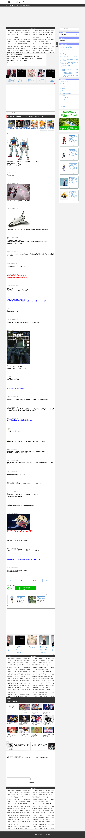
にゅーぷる (62, 102)
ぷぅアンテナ (62, 104)
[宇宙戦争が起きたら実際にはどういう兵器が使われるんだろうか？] (48, 580)
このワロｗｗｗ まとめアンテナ (67, 97)
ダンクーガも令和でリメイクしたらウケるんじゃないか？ (12, 735)
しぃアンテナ (62, 99)
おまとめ (61, 90)
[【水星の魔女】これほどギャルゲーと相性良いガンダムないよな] (25, 730)
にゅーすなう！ (63, 100)
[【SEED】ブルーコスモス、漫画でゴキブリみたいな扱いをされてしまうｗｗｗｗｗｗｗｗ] (48, 718)
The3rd (61, 84)
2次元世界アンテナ (64, 83)
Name (8, 777)
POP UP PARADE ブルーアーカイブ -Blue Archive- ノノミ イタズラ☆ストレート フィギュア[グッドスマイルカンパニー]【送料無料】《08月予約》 (73, 166)
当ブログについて (21, 5)
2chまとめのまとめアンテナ (65, 81)
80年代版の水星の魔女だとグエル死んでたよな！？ (24, 712)
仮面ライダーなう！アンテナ (66, 108)
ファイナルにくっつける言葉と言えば (14, 54)
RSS (14, 5)
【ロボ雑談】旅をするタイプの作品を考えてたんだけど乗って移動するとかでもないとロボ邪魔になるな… (69, 69)
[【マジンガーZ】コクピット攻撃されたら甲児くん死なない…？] (36, 707)
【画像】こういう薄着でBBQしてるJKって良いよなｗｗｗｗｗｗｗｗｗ (21, 62)
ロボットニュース (16, 2)
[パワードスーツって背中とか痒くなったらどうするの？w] (48, 707)
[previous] (7, 76)
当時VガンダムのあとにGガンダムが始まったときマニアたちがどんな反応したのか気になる (48, 736)
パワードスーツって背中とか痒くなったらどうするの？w (48, 712)
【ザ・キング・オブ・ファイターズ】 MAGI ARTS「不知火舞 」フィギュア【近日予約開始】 (25, 58)
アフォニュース (63, 86)
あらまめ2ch (62, 88)
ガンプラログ (62, 95)
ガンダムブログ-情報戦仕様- (65, 93)
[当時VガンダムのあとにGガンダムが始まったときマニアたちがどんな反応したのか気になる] (48, 730)
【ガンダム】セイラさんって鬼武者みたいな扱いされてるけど (36, 735)
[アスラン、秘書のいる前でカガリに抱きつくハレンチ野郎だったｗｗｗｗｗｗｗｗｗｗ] (25, 718)
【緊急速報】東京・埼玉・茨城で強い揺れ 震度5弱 (17, 60)
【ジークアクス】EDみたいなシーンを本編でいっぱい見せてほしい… (36, 723)
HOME (9, 5)
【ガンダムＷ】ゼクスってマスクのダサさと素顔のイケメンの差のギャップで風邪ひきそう (69, 56)
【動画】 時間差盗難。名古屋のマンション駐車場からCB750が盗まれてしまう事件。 (23, 56)
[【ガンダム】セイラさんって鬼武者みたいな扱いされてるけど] (36, 730)
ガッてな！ (62, 91)
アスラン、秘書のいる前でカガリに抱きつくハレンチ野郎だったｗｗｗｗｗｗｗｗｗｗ (24, 724)
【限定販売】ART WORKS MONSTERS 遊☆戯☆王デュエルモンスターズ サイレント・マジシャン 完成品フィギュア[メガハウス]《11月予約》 (73, 180)
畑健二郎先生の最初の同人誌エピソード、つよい (16, 64)
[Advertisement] (42, 17)
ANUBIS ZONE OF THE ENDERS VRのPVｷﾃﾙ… (12, 711)
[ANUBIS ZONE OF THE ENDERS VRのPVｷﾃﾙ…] (13, 707)
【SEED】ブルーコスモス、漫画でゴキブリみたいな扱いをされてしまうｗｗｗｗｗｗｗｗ (48, 724)
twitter (28, 5)
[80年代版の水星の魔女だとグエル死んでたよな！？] (25, 707)
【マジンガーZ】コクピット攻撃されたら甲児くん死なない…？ (36, 712)
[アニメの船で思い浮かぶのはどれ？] (13, 718)
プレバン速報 (62, 106)
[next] (53, 76)
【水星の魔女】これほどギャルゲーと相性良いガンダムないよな (24, 735)
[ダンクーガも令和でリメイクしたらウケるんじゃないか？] (13, 730)
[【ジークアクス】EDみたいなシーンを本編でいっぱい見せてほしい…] (36, 718)
